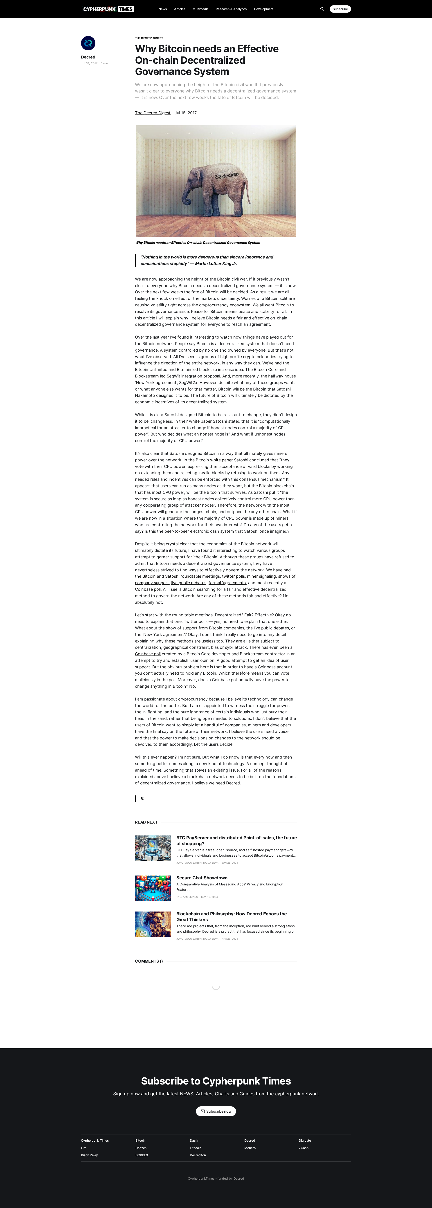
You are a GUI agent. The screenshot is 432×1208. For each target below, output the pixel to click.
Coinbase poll (148, 589)
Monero (250, 1148)
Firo (83, 1148)
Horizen (140, 1148)
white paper (200, 421)
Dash (194, 1140)
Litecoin (195, 1148)
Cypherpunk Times (95, 1140)
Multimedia (201, 9)
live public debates (188, 582)
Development (263, 9)
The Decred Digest (149, 38)
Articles (179, 9)
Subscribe (340, 9)
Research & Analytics (231, 9)
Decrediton (198, 1155)
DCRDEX (141, 1155)
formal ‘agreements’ (227, 582)
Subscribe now (219, 1111)
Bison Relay (89, 1155)
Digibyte (305, 1140)
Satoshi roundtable (183, 576)
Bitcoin (149, 576)
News (163, 9)
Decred (88, 57)
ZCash (303, 1148)
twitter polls (233, 576)
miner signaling (261, 576)
